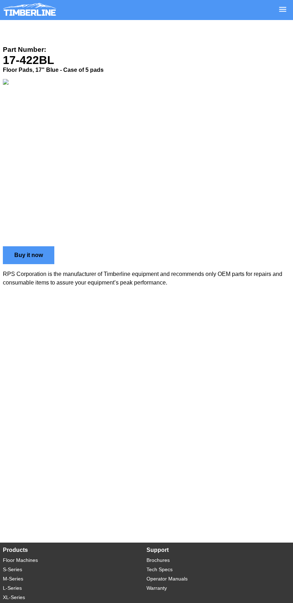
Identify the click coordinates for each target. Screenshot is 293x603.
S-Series (12, 569)
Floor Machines (20, 560)
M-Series (13, 579)
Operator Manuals (167, 579)
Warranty (156, 588)
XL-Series (14, 597)
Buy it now (28, 255)
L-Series (12, 588)
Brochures (158, 560)
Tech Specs (159, 569)
